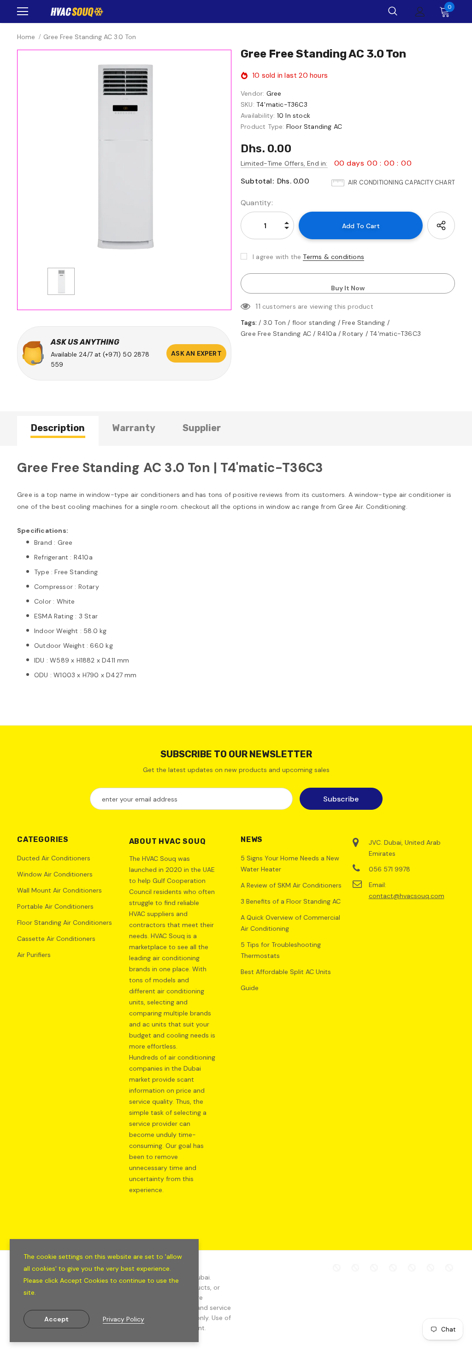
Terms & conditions (333, 257)
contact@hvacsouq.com (406, 896)
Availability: (258, 115)
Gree (274, 93)
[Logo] (77, 11)
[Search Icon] (392, 11)
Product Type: (262, 126)
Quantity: (257, 203)
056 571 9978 (389, 869)
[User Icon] (420, 12)
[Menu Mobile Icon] (22, 11)
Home (26, 37)
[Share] (441, 225)
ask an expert (196, 353)
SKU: (247, 104)
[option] (124, 157)
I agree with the (277, 257)
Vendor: (252, 93)
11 (257, 306)
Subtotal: (257, 181)
